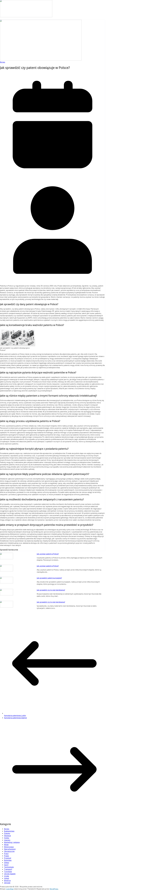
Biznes (2, 62)
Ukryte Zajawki (10, 874)
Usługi (6, 878)
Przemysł (7, 858)
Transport (8, 869)
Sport (6, 865)
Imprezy (7, 840)
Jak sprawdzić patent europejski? (49, 578)
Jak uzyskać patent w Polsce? (48, 554)
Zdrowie (7, 883)
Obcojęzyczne (9, 851)
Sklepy (6, 862)
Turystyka (8, 871)
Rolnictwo (8, 860)
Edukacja (7, 835)
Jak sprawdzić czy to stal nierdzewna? (51, 590)
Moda (6, 844)
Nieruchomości (10, 849)
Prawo (6, 856)
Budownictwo (9, 831)
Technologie (9, 867)
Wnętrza (7, 880)
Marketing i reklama (12, 842)
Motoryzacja (9, 847)
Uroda (6, 876)
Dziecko (7, 833)
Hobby (6, 838)
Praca (6, 853)
